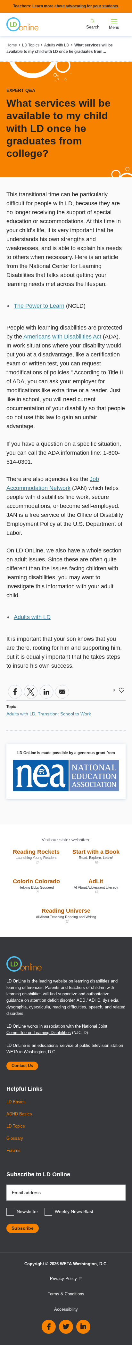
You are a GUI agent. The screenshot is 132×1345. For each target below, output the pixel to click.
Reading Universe (53, 915)
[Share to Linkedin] (46, 692)
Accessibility (66, 1309)
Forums (13, 1150)
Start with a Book (94, 856)
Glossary (14, 1138)
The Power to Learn (39, 306)
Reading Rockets (35, 856)
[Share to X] (31, 692)
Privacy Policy (64, 1278)
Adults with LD (56, 45)
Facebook (49, 1327)
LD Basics (16, 1102)
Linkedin (83, 1327)
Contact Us (22, 1066)
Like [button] (122, 690)
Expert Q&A (20, 90)
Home (11, 45)
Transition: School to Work (64, 713)
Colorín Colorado (35, 886)
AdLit (93, 886)
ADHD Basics (19, 1114)
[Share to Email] (62, 692)
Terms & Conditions (66, 1294)
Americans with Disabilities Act (62, 336)
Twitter (66, 1327)
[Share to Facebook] (15, 692)
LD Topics (30, 45)
